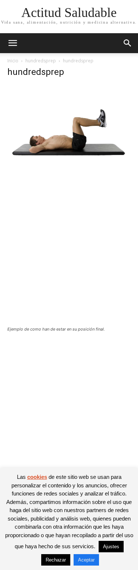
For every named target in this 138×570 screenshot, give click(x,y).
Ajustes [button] (111, 546)
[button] (12, 43)
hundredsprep (40, 61)
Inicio (12, 61)
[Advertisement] (69, 254)
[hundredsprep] (69, 170)
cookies (37, 477)
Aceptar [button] (86, 560)
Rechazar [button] (56, 560)
